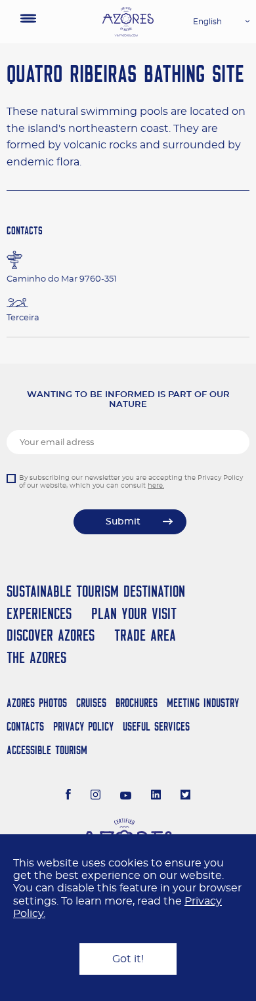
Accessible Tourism (47, 750)
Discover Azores (51, 635)
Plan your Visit (134, 613)
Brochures (137, 702)
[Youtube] (126, 796)
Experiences (39, 613)
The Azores (36, 657)
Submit (123, 521)
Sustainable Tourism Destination (96, 591)
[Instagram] (95, 796)
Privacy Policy (83, 726)
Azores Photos (37, 702)
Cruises (91, 702)
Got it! (128, 959)
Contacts (25, 726)
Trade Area (145, 635)
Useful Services (156, 726)
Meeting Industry (203, 702)
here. (156, 485)
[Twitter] (185, 796)
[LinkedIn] (156, 796)
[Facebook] (68, 796)
